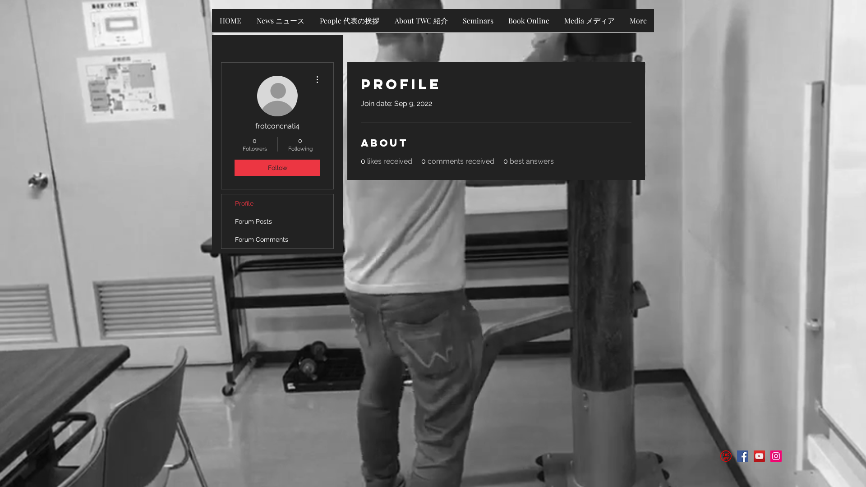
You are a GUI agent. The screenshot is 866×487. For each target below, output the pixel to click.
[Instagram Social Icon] (776, 456)
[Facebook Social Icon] (742, 456)
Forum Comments (261, 239)
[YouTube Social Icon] (759, 456)
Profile (244, 203)
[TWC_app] (726, 456)
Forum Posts (253, 221)
